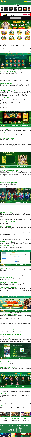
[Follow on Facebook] (1, 431)
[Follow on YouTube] (5, 431)
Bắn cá (25, 3)
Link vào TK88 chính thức (26, 14)
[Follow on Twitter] (3, 431)
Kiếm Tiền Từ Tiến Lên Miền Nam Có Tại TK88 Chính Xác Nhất (26, 416)
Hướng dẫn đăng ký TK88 (18, 425)
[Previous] (1, 24)
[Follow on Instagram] (2, 431)
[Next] (29, 24)
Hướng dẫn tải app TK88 (18, 427)
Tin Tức (18, 4)
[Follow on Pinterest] (4, 431)
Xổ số (13, 4)
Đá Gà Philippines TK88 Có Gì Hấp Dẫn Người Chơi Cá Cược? (15, 416)
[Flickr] (6, 431)
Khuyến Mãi (15, 4)
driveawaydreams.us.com (11, 425)
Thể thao (29, 3)
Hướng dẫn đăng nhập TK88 (19, 426)
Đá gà (23, 3)
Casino (27, 3)
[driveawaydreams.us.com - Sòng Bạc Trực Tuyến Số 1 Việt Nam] (3, 1)
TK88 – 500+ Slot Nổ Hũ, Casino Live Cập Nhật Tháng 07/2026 (7, 3)
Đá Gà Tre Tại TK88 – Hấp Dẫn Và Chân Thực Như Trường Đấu (5, 416)
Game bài (19, 3)
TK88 (1, 425)
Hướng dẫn (15, 3)
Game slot (21, 3)
